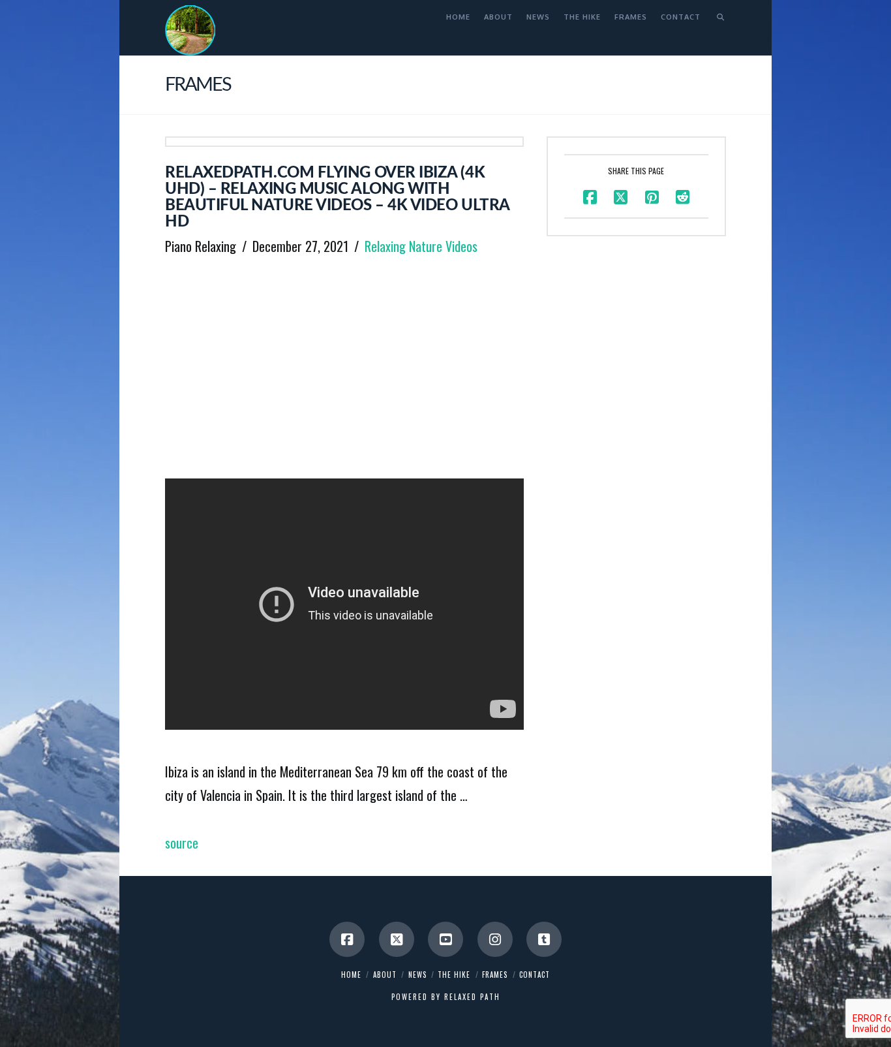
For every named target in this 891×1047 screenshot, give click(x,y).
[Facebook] (347, 939)
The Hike (454, 974)
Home (351, 974)
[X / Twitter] (396, 939)
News (417, 974)
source (181, 842)
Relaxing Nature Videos (421, 246)
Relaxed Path (472, 997)
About (385, 974)
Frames (494, 974)
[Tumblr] (544, 939)
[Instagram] (495, 939)
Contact (534, 974)
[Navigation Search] (716, 16)
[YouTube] (445, 939)
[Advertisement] (344, 363)
